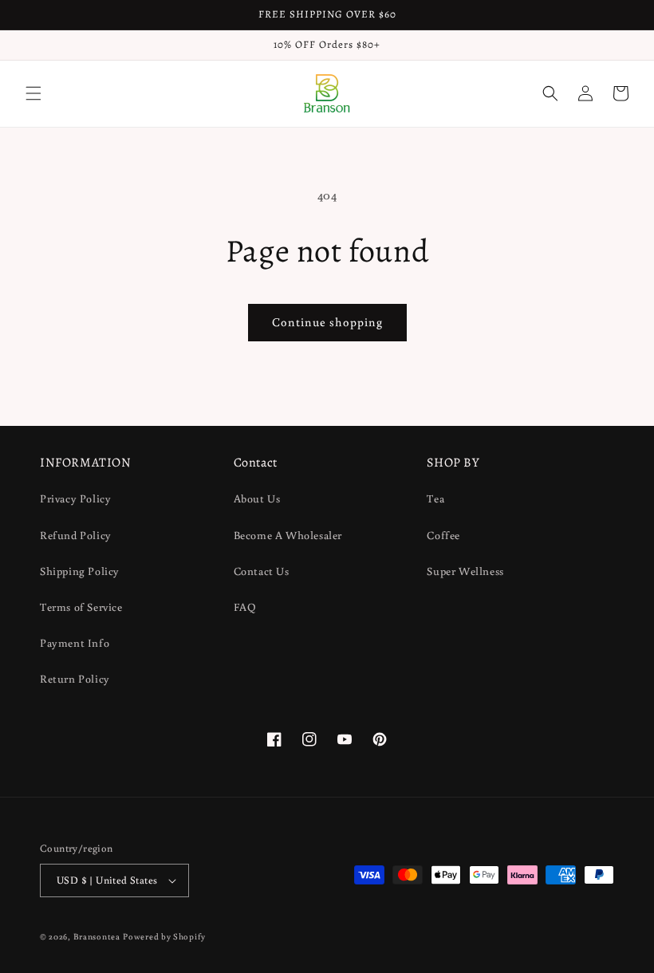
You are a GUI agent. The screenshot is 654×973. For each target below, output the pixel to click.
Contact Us (262, 571)
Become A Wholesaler (288, 535)
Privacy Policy (75, 498)
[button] (33, 93)
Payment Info (74, 643)
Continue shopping (327, 321)
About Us (257, 498)
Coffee (443, 535)
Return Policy (75, 679)
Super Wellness (465, 571)
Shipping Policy (80, 571)
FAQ (245, 607)
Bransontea (96, 936)
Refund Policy (76, 535)
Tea (435, 498)
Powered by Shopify (164, 936)
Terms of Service (81, 607)
